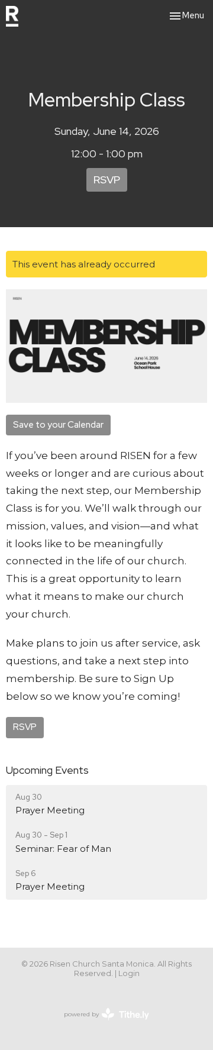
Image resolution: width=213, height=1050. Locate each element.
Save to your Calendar (58, 425)
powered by (101, 1024)
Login (129, 973)
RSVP (106, 179)
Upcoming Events (47, 770)
